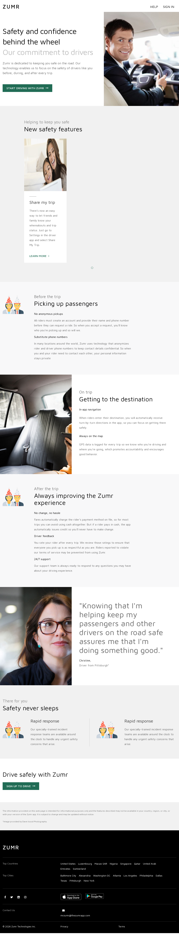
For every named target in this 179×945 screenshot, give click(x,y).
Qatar (137, 863)
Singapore (125, 863)
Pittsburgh (75, 880)
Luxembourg (85, 863)
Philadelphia (146, 875)
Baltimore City (68, 875)
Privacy (64, 926)
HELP (154, 7)
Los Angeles (130, 875)
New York (89, 880)
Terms (122, 926)
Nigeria (114, 863)
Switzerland (79, 868)
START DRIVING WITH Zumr (25, 88)
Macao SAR (101, 863)
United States (68, 863)
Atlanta (117, 875)
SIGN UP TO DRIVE (18, 786)
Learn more (37, 255)
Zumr (11, 6)
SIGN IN (168, 7)
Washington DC (101, 875)
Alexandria (85, 875)
